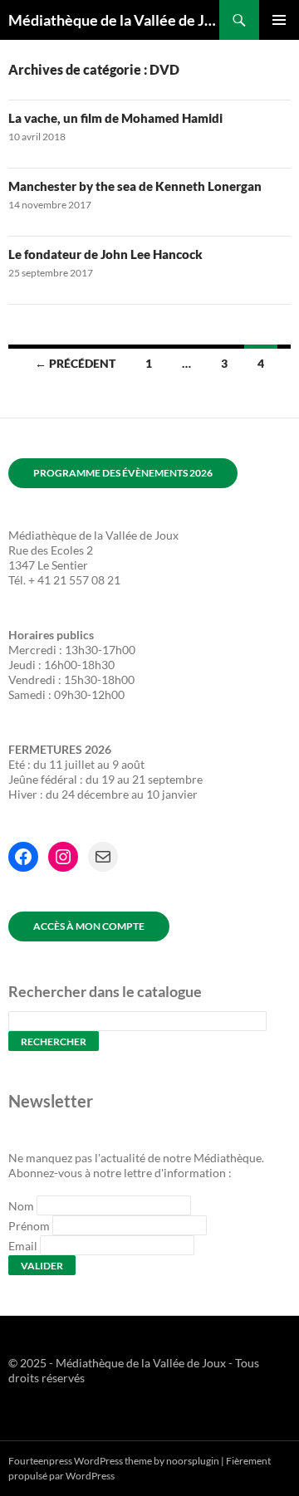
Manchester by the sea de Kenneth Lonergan (135, 185)
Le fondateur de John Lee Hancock (105, 254)
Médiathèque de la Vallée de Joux (113, 20)
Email (22, 1246)
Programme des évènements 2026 (123, 473)
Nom (21, 1206)
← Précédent (75, 363)
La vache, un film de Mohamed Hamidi (115, 117)
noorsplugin (192, 1460)
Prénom (29, 1226)
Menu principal (279, 20)
